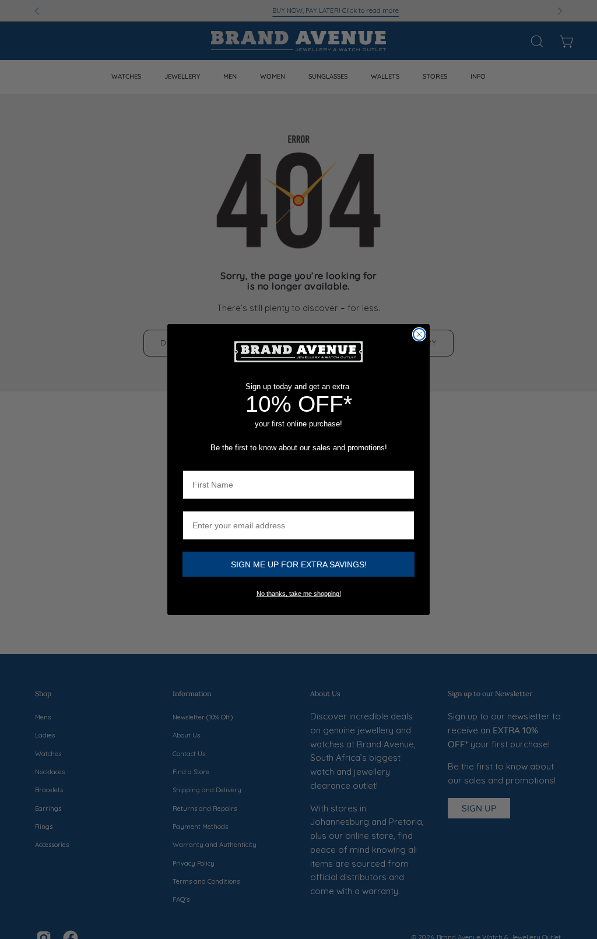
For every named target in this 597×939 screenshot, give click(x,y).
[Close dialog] (419, 334)
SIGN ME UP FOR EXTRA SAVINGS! (299, 564)
